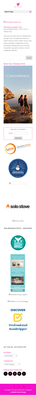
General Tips (8, 31)
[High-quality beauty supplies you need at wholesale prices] (18, 294)
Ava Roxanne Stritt (12, 29)
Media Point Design (19, 392)
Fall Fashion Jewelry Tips (13, 27)
